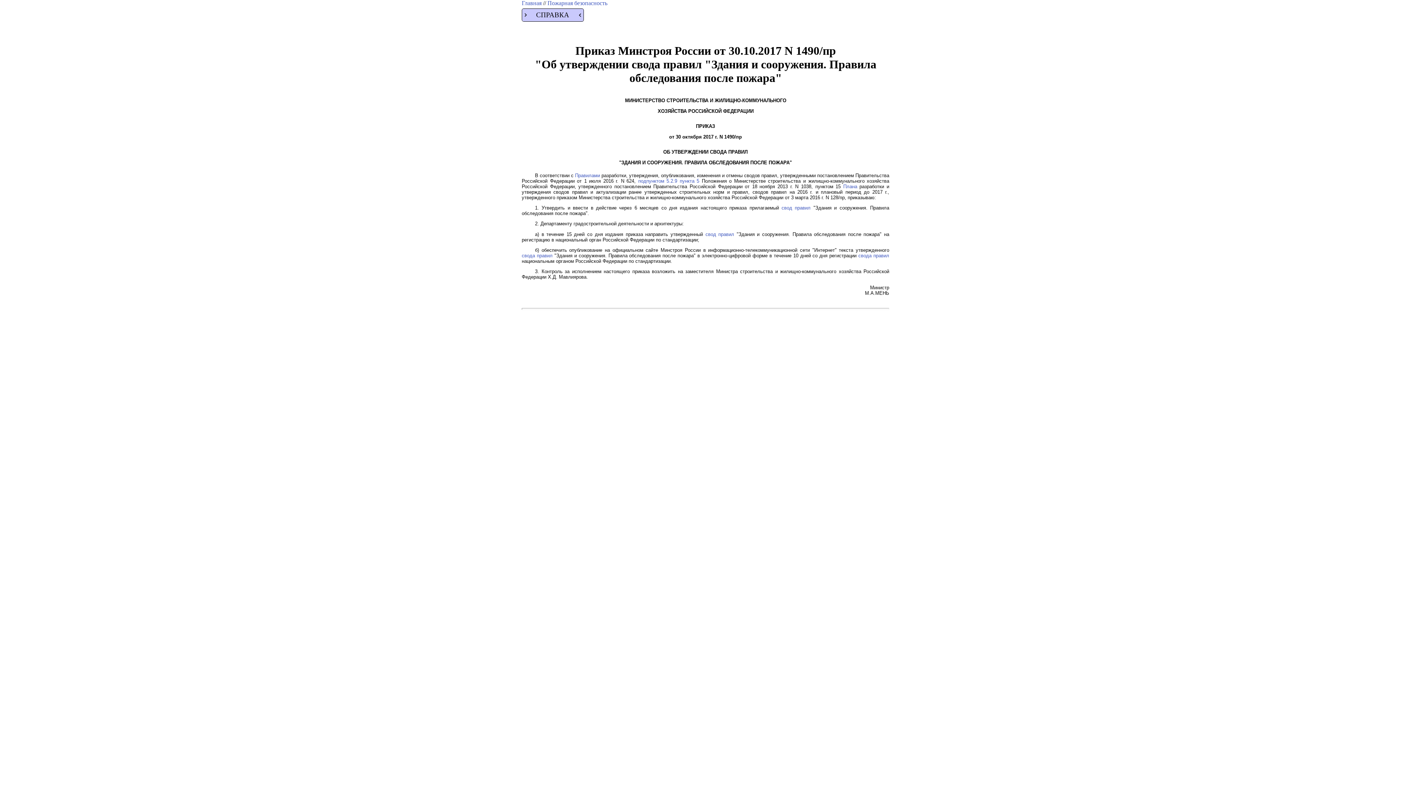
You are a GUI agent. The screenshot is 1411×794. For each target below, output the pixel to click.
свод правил (796, 208)
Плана (850, 186)
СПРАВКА (552, 15)
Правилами (587, 175)
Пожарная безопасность (577, 3)
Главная (532, 3)
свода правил (537, 255)
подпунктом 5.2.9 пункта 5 (669, 181)
